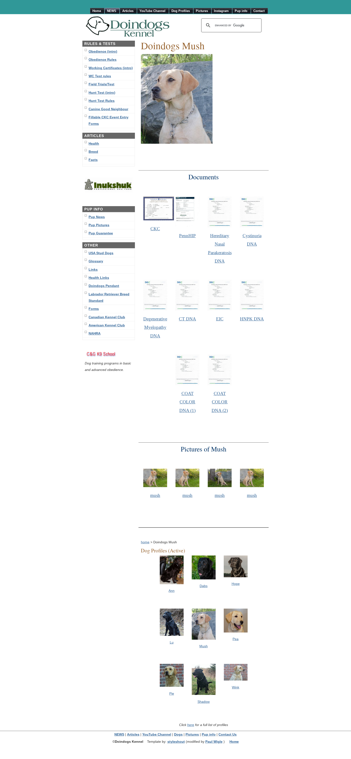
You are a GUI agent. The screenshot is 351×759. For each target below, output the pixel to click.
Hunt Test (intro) (102, 92)
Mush (203, 646)
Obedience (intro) (103, 51)
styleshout (176, 741)
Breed (93, 152)
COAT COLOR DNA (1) (187, 402)
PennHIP (187, 235)
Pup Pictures (99, 225)
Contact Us (227, 734)
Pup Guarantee (101, 233)
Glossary (96, 261)
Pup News (97, 217)
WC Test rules (100, 76)
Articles (133, 734)
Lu (172, 642)
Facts (93, 160)
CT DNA (187, 318)
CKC (155, 228)
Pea (236, 639)
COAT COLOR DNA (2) (220, 402)
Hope (236, 584)
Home (234, 741)
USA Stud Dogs (101, 253)
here (190, 725)
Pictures (192, 734)
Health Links (99, 278)
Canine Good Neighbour (108, 109)
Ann (172, 591)
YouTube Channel (156, 734)
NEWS (119, 734)
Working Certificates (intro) (111, 68)
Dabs (203, 586)
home (145, 542)
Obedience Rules (103, 59)
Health (94, 143)
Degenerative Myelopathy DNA (155, 327)
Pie (171, 693)
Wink (235, 687)
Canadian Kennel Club (107, 317)
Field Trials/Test (101, 84)
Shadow (203, 702)
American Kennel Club (107, 325)
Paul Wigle (214, 741)
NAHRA (95, 333)
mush (155, 495)
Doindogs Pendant (104, 286)
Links (93, 269)
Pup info (209, 734)
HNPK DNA (252, 318)
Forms (94, 309)
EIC (219, 318)
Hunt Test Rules (102, 101)
